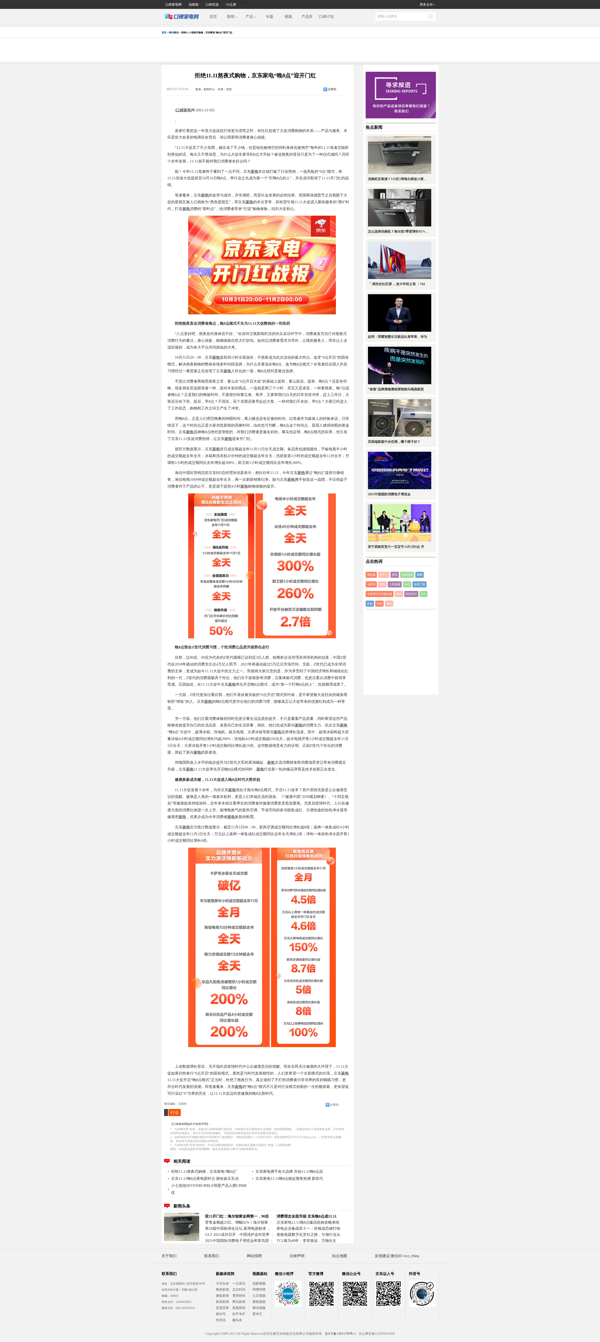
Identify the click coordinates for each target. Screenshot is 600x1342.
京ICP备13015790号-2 (340, 1333)
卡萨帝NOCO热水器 (379, 594)
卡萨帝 (371, 584)
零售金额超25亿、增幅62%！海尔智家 (236, 1222)
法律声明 (296, 1256)
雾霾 (419, 574)
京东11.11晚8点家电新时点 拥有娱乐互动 (205, 1178)
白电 (379, 603)
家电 (187, 110)
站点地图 (339, 1256)
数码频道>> (175, 32)
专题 (269, 17)
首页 (213, 17)
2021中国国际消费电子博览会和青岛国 (237, 1241)
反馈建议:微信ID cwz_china (397, 1256)
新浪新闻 (222, 1302)
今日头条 (222, 1283)
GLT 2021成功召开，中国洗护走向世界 (237, 1235)
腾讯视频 (259, 1308)
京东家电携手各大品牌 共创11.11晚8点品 (289, 1171)
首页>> (165, 32)
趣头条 (237, 1320)
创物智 (194, 4)
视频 (288, 17)
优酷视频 (259, 1283)
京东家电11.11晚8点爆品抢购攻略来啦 (308, 1222)
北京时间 (238, 1289)
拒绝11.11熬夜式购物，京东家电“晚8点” (204, 1171)
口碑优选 (212, 4)
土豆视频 (259, 1295)
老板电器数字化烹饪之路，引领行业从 (308, 1235)
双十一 (383, 574)
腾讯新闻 (238, 1302)
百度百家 (222, 1308)
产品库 (307, 17)
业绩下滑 (419, 584)
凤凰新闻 (238, 1308)
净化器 (371, 574)
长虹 (370, 603)
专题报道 (407, 574)
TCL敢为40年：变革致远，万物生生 (306, 1241)
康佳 (399, 594)
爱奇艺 (257, 1314)
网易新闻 (222, 1289)
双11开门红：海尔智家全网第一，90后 (237, 1216)
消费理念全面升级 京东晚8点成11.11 (307, 1216)
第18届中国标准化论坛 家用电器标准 (235, 1228)
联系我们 (211, 1256)
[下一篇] (428, 671)
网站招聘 (254, 1256)
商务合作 (427, 4)
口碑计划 (326, 17)
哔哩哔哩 (259, 1289)
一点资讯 (238, 1283)
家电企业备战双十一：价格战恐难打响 (308, 1228)
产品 (251, 17)
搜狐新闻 (222, 1295)
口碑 (180, 110)
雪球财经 (238, 1295)
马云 (407, 584)
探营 (395, 574)
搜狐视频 (259, 1302)
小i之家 (231, 4)
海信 (389, 603)
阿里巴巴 (411, 594)
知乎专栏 (238, 1314)
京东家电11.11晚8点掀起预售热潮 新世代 (289, 1178)
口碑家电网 (173, 4)
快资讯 (221, 1320)
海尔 (382, 584)
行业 (174, 1112)
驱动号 (221, 1314)
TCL (423, 594)
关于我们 (168, 1256)
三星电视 (394, 584)
